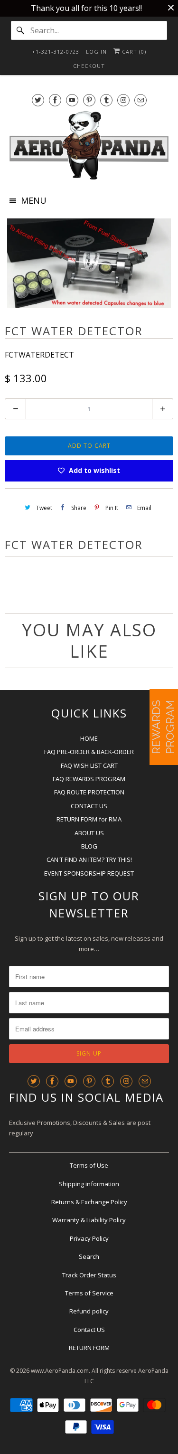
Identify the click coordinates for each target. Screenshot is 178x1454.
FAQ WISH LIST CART (89, 765)
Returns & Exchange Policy (89, 1202)
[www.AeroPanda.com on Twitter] (38, 100)
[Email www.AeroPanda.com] (140, 100)
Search (89, 1256)
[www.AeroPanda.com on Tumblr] (106, 100)
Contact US (89, 1329)
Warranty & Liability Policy (89, 1220)
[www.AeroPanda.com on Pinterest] (89, 100)
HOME (89, 738)
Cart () (133, 51)
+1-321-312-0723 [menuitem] (55, 51)
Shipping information (89, 1184)
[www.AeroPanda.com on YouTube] (72, 100)
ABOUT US (89, 833)
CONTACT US (89, 806)
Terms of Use (89, 1165)
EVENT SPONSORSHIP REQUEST (89, 873)
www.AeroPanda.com (60, 1371)
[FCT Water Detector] (89, 263)
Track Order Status (89, 1275)
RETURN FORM (89, 1347)
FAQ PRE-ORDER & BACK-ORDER (89, 751)
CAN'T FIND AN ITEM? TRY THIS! (89, 859)
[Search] (20, 30)
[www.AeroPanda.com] (89, 145)
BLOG (89, 846)
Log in (96, 51)
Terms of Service (89, 1293)
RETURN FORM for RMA (89, 819)
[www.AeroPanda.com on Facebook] (55, 100)
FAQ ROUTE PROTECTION (89, 792)
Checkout (89, 65)
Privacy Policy (89, 1238)
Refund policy (89, 1311)
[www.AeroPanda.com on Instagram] (123, 100)
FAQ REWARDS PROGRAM (89, 778)
